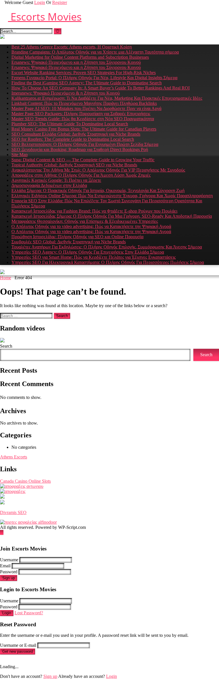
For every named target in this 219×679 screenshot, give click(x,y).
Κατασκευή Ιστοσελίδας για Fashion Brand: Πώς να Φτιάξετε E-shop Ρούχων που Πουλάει (94, 211)
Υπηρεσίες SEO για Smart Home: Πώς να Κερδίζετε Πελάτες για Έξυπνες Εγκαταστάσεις (93, 257)
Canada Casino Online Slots (25, 481)
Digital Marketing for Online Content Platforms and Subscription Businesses (80, 57)
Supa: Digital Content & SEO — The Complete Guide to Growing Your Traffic (83, 159)
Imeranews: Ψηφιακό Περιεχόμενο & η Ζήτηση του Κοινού (65, 93)
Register (59, 2)
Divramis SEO (13, 512)
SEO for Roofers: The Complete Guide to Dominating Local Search (72, 139)
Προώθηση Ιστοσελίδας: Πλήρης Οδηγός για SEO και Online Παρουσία (77, 236)
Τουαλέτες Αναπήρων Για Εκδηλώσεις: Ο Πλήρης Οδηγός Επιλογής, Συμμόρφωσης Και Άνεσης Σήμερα (106, 246)
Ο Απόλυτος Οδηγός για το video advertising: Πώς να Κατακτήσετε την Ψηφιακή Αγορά (91, 226)
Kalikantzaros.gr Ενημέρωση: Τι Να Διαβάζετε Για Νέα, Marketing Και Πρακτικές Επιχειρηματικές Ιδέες (106, 98)
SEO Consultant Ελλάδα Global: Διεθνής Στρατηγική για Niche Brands (75, 134)
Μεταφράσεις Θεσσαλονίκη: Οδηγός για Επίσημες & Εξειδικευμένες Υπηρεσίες (84, 221)
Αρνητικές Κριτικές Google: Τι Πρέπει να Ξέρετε (56, 180)
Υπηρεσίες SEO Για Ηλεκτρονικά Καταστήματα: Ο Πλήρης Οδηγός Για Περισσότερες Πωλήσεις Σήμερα (107, 262)
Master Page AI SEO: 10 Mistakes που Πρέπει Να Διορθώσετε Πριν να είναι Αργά (86, 108)
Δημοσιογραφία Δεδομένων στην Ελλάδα (49, 185)
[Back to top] (1, 532)
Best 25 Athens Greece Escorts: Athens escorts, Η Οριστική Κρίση (71, 46)
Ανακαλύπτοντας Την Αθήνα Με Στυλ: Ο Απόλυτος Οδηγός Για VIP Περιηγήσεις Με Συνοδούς (98, 170)
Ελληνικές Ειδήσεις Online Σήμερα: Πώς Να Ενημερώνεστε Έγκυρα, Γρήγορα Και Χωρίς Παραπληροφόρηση (112, 195)
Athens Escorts (13, 456)
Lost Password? (29, 612)
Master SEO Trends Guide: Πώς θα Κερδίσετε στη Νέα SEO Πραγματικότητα (82, 118)
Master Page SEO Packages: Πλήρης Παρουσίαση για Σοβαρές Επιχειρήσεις (80, 113)
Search (6, 346)
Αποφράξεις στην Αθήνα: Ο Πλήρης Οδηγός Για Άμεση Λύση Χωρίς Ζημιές (81, 175)
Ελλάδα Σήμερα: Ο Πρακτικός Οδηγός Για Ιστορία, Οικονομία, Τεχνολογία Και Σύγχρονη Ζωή (97, 190)
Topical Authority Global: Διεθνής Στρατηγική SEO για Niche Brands (74, 164)
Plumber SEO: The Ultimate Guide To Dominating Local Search (69, 123)
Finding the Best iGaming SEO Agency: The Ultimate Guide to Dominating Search (86, 82)
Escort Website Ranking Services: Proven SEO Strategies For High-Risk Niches (83, 72)
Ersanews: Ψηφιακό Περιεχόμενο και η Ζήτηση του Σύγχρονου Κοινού (76, 62)
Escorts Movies (45, 17)
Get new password (17, 651)
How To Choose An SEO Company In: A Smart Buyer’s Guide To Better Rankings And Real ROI (100, 87)
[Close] (1, 537)
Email (5, 565)
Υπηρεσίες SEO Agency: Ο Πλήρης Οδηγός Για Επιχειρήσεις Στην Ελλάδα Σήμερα (87, 252)
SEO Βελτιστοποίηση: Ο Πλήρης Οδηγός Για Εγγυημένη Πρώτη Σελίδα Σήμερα (84, 144)
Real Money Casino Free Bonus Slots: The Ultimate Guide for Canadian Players (83, 129)
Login (39, 2)
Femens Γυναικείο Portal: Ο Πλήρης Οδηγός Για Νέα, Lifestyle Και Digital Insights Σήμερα (94, 77)
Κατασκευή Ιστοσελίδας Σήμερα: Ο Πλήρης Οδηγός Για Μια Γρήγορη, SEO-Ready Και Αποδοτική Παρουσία (111, 216)
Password (8, 571)
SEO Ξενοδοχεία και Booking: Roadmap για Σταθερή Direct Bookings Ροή (79, 149)
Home (5, 277)
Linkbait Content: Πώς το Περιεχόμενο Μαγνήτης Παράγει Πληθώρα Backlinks (84, 103)
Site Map (19, 154)
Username (9, 559)
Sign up (8, 578)
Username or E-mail (18, 645)
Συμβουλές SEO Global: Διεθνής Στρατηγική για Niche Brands (68, 241)
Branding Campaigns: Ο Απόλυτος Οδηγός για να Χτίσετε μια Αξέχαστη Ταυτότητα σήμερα (95, 52)
